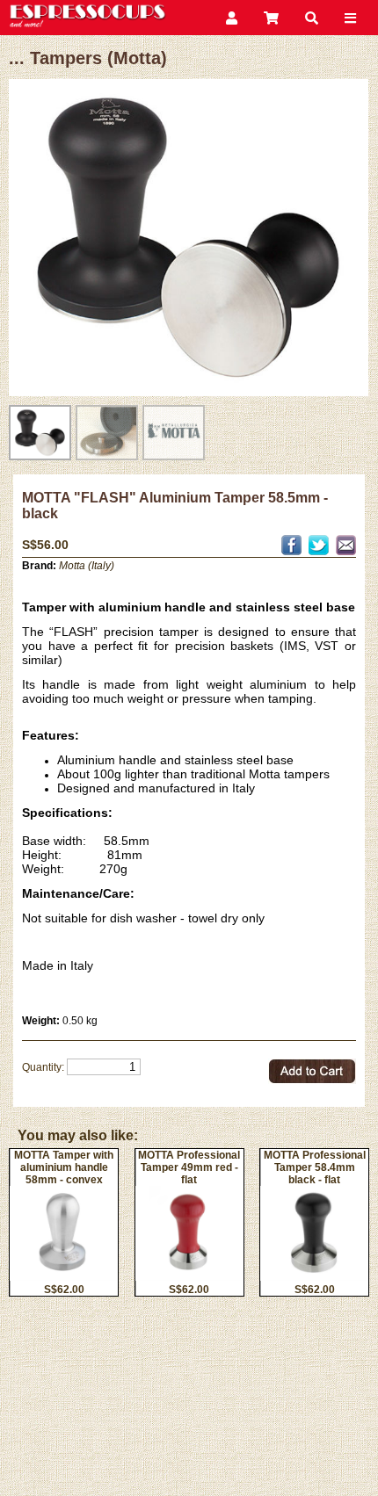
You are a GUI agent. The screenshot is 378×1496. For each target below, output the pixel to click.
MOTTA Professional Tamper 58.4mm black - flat (315, 1167)
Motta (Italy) (86, 566)
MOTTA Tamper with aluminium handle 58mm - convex (63, 1167)
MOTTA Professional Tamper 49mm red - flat (189, 1167)
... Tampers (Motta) (88, 58)
